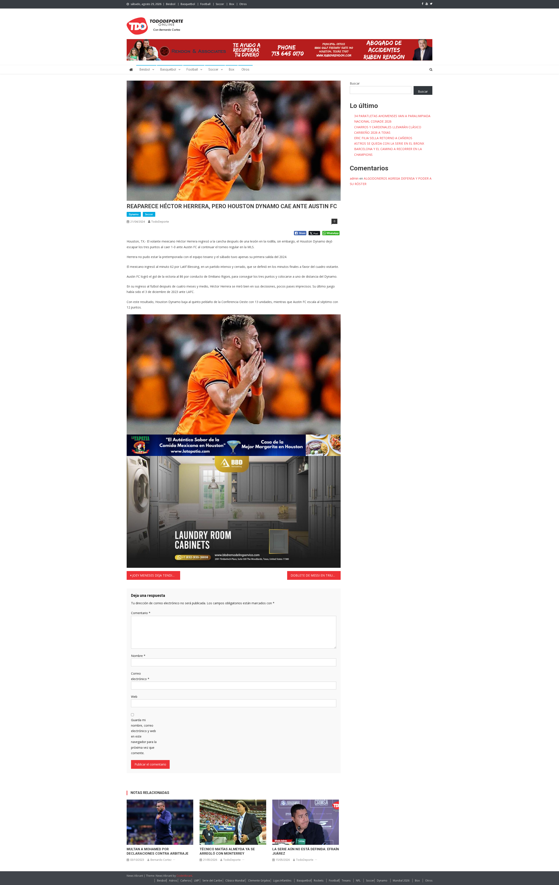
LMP (196, 880)
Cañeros (185, 880)
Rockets (318, 880)
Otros (243, 4)
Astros (173, 880)
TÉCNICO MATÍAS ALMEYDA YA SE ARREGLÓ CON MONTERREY (227, 851)
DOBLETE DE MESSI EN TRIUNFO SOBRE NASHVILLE (316, 575)
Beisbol (170, 4)
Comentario (140, 613)
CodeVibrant (184, 876)
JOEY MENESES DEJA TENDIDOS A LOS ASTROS (156, 575)
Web (134, 696)
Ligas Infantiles (282, 880)
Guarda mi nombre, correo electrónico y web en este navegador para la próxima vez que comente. (144, 736)
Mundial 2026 (401, 880)
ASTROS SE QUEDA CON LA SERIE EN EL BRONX (389, 143)
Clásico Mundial (235, 880)
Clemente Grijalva (259, 880)
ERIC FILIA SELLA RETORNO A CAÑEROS (383, 138)
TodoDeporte (160, 221)
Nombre (138, 656)
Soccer (220, 4)
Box (231, 4)
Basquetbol (188, 4)
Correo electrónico (140, 676)
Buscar (355, 83)
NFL (358, 880)
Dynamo (134, 214)
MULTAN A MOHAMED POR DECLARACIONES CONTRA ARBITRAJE (157, 851)
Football (205, 4)
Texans (346, 880)
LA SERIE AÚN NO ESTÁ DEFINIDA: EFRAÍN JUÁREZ (305, 851)
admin (354, 178)
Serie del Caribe (212, 880)
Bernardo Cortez (160, 860)
